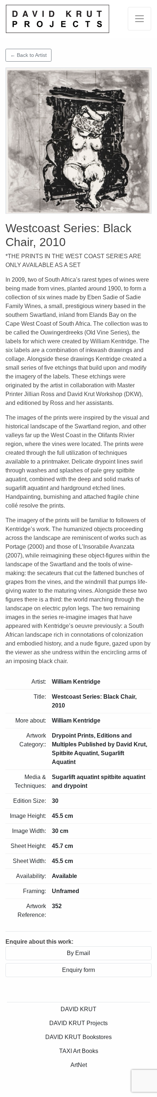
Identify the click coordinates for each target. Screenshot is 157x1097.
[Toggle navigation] (139, 18)
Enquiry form (78, 970)
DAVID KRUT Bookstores (78, 1037)
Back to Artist (28, 55)
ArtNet (78, 1065)
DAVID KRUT (78, 1009)
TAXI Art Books (78, 1051)
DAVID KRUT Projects (78, 1023)
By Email (78, 953)
